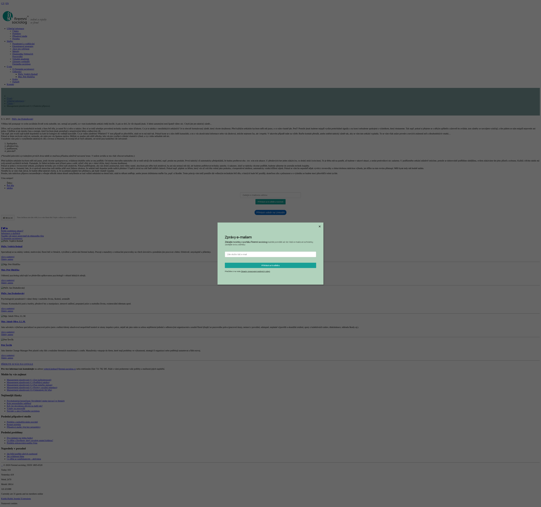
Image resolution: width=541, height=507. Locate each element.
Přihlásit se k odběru (270, 265)
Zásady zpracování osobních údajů (255, 271)
